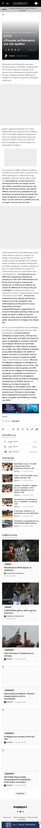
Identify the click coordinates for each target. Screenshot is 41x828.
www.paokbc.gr (11, 181)
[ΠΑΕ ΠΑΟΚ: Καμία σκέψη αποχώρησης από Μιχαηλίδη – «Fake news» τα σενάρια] (20, 760)
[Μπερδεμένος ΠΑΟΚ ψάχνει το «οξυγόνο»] (20, 551)
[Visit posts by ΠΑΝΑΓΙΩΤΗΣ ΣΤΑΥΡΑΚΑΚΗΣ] (5, 573)
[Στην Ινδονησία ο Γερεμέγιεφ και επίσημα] (20, 636)
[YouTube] (20, 811)
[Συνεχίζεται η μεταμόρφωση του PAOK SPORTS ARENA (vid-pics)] (7, 524)
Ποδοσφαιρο (9, 650)
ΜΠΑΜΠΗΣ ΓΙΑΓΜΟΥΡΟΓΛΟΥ (15, 616)
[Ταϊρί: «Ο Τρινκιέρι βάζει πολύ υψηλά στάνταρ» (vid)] (7, 478)
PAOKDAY (12, 56)
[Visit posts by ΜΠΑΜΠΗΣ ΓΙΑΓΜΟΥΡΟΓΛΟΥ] (5, 616)
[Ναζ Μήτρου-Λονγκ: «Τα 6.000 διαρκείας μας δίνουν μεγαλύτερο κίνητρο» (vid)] (7, 467)
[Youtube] (20, 452)
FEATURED (15, 421)
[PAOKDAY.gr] (20, 3)
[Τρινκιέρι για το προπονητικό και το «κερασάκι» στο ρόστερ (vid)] (7, 502)
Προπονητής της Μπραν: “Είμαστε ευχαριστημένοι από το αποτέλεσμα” (19, 696)
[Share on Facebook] (8, 49)
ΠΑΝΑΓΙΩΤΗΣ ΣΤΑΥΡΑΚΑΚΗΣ (15, 573)
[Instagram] (20, 447)
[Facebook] (20, 442)
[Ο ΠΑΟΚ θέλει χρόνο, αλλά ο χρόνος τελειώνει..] (20, 594)
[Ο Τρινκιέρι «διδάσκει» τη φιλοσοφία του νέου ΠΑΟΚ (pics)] (7, 514)
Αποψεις (8, 564)
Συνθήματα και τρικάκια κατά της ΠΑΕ (19, 737)
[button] (4, 3)
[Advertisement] (20, 104)
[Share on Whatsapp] (15, 49)
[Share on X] (12, 49)
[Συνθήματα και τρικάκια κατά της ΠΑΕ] (20, 720)
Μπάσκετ (17, 471)
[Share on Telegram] (27, 429)
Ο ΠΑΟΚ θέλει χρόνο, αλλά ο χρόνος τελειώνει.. (20, 611)
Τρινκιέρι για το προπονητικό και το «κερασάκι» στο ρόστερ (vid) (25, 501)
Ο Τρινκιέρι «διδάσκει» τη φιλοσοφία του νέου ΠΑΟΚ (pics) (26, 512)
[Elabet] (20, 408)
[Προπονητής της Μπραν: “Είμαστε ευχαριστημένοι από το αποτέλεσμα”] (20, 677)
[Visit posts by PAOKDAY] (6, 56)
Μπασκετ (7, 36)
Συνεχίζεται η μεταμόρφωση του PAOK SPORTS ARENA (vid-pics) (26, 522)
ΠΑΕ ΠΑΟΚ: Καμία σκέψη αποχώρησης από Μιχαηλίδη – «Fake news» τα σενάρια (18, 779)
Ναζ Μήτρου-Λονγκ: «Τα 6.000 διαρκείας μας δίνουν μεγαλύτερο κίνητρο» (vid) (25, 466)
